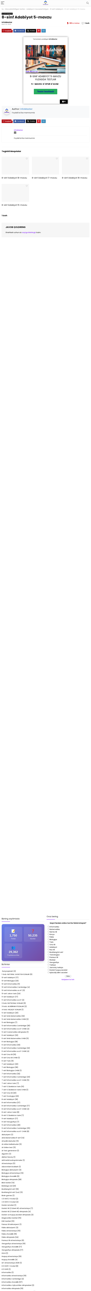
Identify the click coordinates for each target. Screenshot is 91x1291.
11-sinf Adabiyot (8, 997)
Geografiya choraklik (10, 1247)
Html (4, 1253)
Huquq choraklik (8, 1259)
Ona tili (52, 944)
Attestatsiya (7, 1163)
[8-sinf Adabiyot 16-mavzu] (75, 158)
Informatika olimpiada (11, 1288)
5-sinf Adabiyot (8, 1013)
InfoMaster (7, 22)
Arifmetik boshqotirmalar (12, 1160)
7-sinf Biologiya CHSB (10, 1070)
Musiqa (52, 960)
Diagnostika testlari (10, 1218)
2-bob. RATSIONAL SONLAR (12, 1003)
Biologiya (53, 939)
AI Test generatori (9, 1150)
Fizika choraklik (7, 1234)
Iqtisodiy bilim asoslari (58, 972)
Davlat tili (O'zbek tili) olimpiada (15, 1211)
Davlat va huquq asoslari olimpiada (16, 1215)
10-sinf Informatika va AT (12, 990)
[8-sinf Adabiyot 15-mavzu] (15, 185)
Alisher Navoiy (7, 1157)
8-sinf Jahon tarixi (9, 1112)
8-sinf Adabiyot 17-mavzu (44, 178)
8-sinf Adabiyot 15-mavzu (14, 205)
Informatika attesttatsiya (12, 1275)
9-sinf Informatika (9, 1125)
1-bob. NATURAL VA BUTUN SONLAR (15, 974)
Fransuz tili (54, 957)
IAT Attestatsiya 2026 (10, 1263)
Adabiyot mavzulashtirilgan (38, 9)
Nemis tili (53, 932)
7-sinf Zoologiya (8, 1096)
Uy (3, 9)
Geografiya (54, 962)
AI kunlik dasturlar (9, 1141)
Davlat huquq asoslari (58, 970)
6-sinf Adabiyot (8, 1035)
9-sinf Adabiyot (8, 1118)
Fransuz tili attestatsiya (11, 1240)
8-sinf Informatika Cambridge (14, 1106)
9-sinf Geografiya (9, 1122)
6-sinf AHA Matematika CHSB (14, 1038)
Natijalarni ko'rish (68, 979)
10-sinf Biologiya (8, 981)
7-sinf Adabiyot (8, 1064)
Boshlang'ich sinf (8, 1189)
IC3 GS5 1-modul (8, 1266)
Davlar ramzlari (8, 1205)
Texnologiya (54, 955)
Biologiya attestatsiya (11, 1173)
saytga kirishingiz (29, 232)
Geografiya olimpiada (11, 1250)
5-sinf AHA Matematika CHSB (14, 1019)
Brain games (7, 1195)
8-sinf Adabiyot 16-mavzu (74, 178)
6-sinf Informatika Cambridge (14, 1048)
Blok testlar (6, 1182)
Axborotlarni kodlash (10, 1166)
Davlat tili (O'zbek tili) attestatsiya (16, 1208)
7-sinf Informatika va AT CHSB (14, 1080)
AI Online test (7, 1147)
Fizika (52, 937)
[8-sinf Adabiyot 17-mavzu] (45, 158)
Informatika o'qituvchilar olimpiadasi (16, 1285)
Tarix (51, 942)
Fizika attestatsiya (9, 1231)
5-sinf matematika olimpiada (14, 1032)
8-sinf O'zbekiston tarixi (11, 1115)
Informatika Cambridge (11, 1279)
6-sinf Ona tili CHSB (9, 1057)
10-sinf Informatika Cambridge (14, 987)
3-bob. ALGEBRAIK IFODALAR (13, 1006)
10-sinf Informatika (9, 984)
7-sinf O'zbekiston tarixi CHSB (14, 1090)
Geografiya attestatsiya (12, 1243)
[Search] (87, 3)
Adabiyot (53, 947)
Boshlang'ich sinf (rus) (11, 1192)
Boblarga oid (7, 1186)
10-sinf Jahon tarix (9, 993)
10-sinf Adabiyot (8, 977)
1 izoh (87, 23)
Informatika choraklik (10, 1282)
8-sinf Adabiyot (56, 9)
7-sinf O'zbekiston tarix (11, 1086)
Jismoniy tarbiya (56, 967)
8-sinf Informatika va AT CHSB (14, 1109)
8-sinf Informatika (9, 1102)
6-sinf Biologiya (8, 1041)
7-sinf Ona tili (7, 1093)
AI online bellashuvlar (10, 1144)
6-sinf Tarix (6, 1061)
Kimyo (52, 934)
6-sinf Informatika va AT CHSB (14, 1051)
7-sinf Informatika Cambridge (14, 1077)
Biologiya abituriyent (10, 1170)
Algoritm (5, 1154)
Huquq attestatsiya (10, 1256)
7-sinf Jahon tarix (9, 1083)
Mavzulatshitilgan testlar (15, 9)
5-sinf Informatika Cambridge (14, 1025)
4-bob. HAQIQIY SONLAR (11, 1009)
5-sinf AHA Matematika (11, 1016)
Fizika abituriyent (8, 1227)
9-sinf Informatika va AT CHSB (14, 1131)
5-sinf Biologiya (8, 1022)
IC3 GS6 (5, 1269)
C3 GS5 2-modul (8, 1198)
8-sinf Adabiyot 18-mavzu (14, 178)
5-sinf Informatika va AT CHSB (14, 1029)
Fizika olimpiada (8, 1237)
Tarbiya (53, 965)
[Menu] (2, 3)
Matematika (55, 929)
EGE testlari (6, 1221)
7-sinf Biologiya (8, 1067)
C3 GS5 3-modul (8, 1202)
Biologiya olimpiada (10, 1179)
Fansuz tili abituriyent (10, 1224)
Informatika (6, 1272)
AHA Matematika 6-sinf (11, 1138)
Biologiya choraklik (9, 1176)
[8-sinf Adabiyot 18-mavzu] (15, 158)
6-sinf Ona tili (7, 1054)
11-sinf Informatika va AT (11, 1000)
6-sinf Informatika (9, 1045)
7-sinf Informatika (9, 1073)
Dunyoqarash (7, 971)
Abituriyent (6, 1134)
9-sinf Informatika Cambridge (14, 1128)
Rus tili (52, 949)
